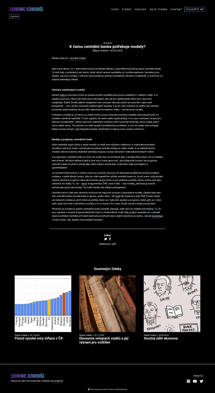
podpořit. (58, 380)
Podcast (140, 9)
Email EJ (198, 375)
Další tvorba (159, 9)
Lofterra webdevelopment (117, 389)
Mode (16, 16)
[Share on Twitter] (106, 239)
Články (127, 9)
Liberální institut (77, 58)
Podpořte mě (195, 9)
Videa (115, 9)
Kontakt (176, 9)
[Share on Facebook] (109, 239)
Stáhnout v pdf (107, 243)
